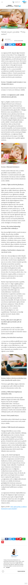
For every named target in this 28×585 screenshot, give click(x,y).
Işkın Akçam (8, 39)
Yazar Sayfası (21, 571)
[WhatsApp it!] (23, 44)
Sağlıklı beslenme (13, 27)
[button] (2, 2)
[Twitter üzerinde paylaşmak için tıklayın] (10, 44)
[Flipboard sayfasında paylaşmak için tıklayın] (20, 44)
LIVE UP (4, 27)
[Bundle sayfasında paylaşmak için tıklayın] (2, 47)
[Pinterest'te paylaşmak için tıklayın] (17, 44)
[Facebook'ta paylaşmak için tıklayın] (6, 44)
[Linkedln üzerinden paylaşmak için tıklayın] (14, 44)
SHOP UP (17, 2)
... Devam (7, 567)
